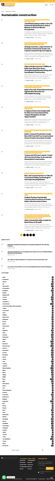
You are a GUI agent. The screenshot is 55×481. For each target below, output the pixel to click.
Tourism (28, 434)
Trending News (37, 87)
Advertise (30, 462)
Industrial (31, 64)
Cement (26, 130)
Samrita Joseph (30, 37)
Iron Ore (28, 352)
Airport (28, 281)
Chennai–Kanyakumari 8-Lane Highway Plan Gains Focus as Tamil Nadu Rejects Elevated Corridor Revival (30, 252)
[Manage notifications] (51, 478)
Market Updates (36, 44)
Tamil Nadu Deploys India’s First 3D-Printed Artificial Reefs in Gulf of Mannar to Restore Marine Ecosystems (38, 27)
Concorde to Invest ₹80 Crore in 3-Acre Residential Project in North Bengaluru (30, 266)
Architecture (28, 288)
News (33, 21)
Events (28, 321)
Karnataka (28, 354)
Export (28, 323)
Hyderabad (28, 337)
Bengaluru (28, 290)
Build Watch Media (18, 478)
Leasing (28, 363)
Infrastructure (45, 19)
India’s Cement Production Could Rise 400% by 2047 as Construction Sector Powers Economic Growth (38, 136)
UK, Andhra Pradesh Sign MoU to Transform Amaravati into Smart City (27, 259)
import (28, 339)
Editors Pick (28, 317)
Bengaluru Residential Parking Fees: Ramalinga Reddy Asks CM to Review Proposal (28, 245)
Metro (28, 372)
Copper (28, 308)
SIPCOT (28, 416)
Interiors (28, 348)
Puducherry (28, 396)
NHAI (44, 193)
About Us (30, 466)
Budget (28, 292)
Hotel (28, 332)
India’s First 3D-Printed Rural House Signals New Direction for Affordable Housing (38, 92)
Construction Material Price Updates (28, 306)
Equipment (28, 319)
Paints (28, 385)
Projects (28, 392)
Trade (28, 436)
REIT (28, 403)
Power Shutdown (28, 390)
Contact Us (30, 464)
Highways (35, 193)
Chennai (27, 19)
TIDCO (28, 432)
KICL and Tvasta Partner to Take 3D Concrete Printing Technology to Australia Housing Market (38, 178)
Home (2, 11)
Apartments (28, 286)
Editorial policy (50, 478)
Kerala (26, 108)
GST (28, 328)
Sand (28, 412)
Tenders (28, 430)
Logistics (28, 365)
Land (28, 361)
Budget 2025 (28, 295)
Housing (27, 173)
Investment (27, 21)
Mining (28, 374)
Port (28, 388)
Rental (28, 405)
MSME (28, 377)
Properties (28, 394)
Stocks (28, 421)
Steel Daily (28, 419)
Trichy (28, 441)
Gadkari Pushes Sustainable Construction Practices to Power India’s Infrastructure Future (37, 199)
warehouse (28, 445)
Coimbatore (28, 301)
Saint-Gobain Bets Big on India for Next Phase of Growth (37, 221)
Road (26, 195)
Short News (28, 414)
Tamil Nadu (40, 173)
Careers (30, 468)
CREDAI (28, 315)
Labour (28, 359)
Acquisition (28, 279)
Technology (28, 425)
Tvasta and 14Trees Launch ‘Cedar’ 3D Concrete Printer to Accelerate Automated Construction (38, 157)
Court (28, 312)
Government (36, 85)
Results (28, 408)
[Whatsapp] (4, 477)
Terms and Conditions (31, 478)
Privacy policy (41, 478)
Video (28, 443)
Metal (28, 370)
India (39, 19)
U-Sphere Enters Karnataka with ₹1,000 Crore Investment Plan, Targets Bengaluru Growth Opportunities (37, 114)
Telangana (28, 427)
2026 (28, 277)
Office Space (28, 383)
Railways (28, 399)
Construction (28, 85)
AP (28, 284)
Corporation (33, 19)
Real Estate (28, 131)
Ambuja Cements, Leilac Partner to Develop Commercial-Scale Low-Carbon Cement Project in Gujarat (38, 49)
